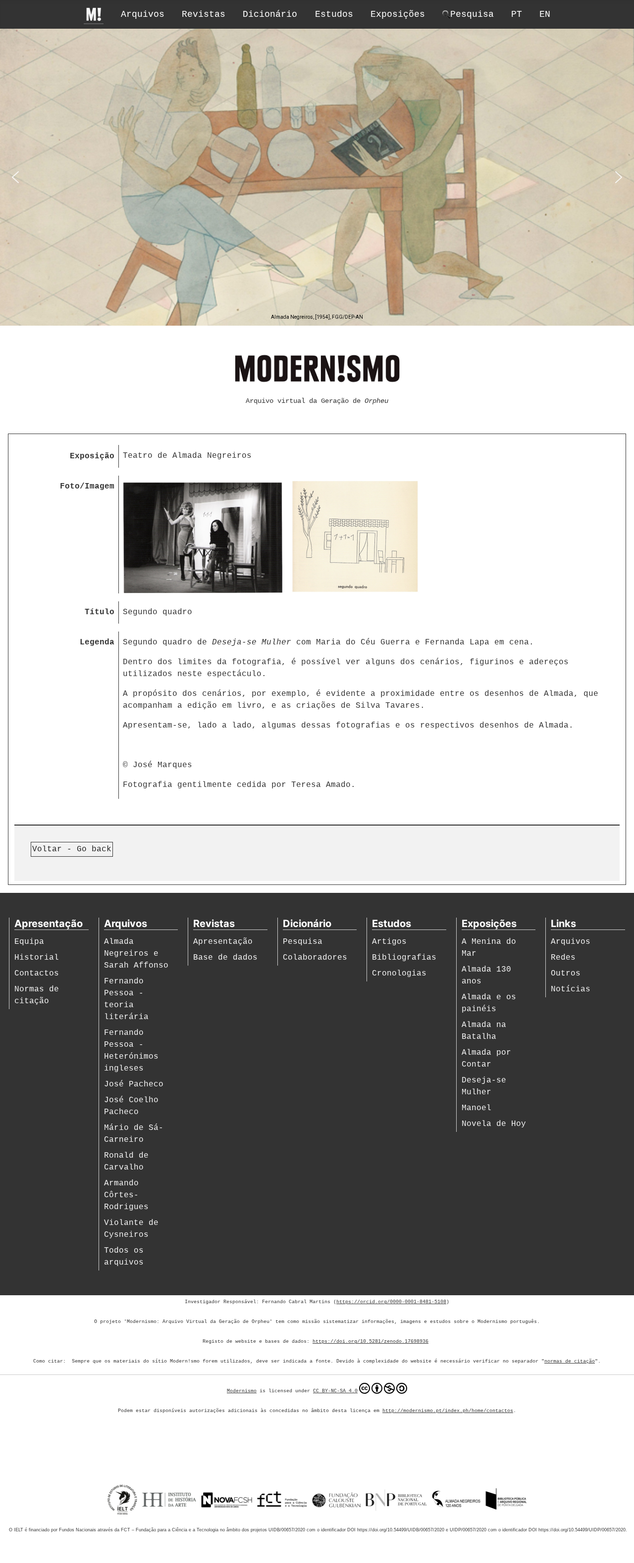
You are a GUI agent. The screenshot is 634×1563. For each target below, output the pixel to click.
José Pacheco (133, 1084)
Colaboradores (315, 957)
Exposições (397, 14)
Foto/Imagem (87, 486)
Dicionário (270, 14)
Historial (36, 957)
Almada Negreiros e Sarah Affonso (136, 953)
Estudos (334, 14)
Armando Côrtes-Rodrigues (126, 1195)
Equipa (29, 941)
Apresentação (223, 941)
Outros (566, 973)
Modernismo (242, 1391)
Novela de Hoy (494, 1124)
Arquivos (142, 14)
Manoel (476, 1108)
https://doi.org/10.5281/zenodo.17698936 (370, 1341)
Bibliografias (404, 957)
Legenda (97, 642)
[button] (15, 177)
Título (99, 612)
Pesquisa (302, 941)
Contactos (36, 973)
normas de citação (569, 1361)
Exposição (92, 456)
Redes (563, 957)
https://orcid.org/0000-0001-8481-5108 (391, 1302)
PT (516, 14)
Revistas (203, 14)
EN (544, 14)
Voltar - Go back (71, 849)
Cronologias (399, 973)
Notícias (570, 989)
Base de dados (225, 957)
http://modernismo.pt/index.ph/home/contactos (447, 1411)
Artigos (389, 941)
